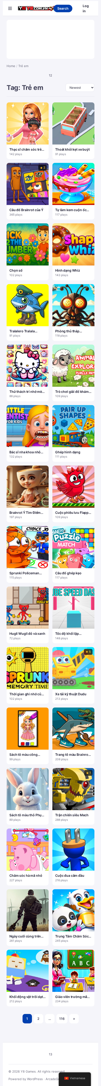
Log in (86, 8)
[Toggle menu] (10, 8)
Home (11, 66)
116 (62, 1019)
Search (63, 8)
